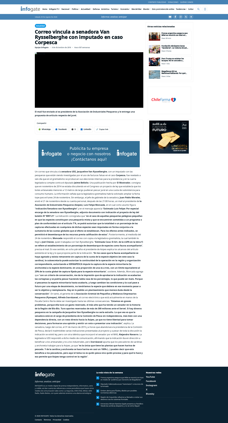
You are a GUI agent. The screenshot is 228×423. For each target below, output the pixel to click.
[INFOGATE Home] (30, 9)
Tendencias (180, 9)
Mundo (146, 9)
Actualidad (85, 9)
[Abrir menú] (205, 9)
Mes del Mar (137, 9)
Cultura (191, 9)
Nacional (65, 9)
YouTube (150, 376)
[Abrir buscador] (198, 9)
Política (75, 9)
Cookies (66, 420)
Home (44, 9)
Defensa (96, 9)
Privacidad (57, 420)
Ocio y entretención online (163, 9)
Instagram (151, 385)
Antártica (105, 9)
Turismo (114, 9)
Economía (124, 9)
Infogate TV (54, 9)
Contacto (38, 420)
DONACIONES (173, 2)
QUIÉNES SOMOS (186, 2)
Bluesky (150, 393)
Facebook (151, 381)
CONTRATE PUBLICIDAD (157, 2)
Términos (47, 420)
